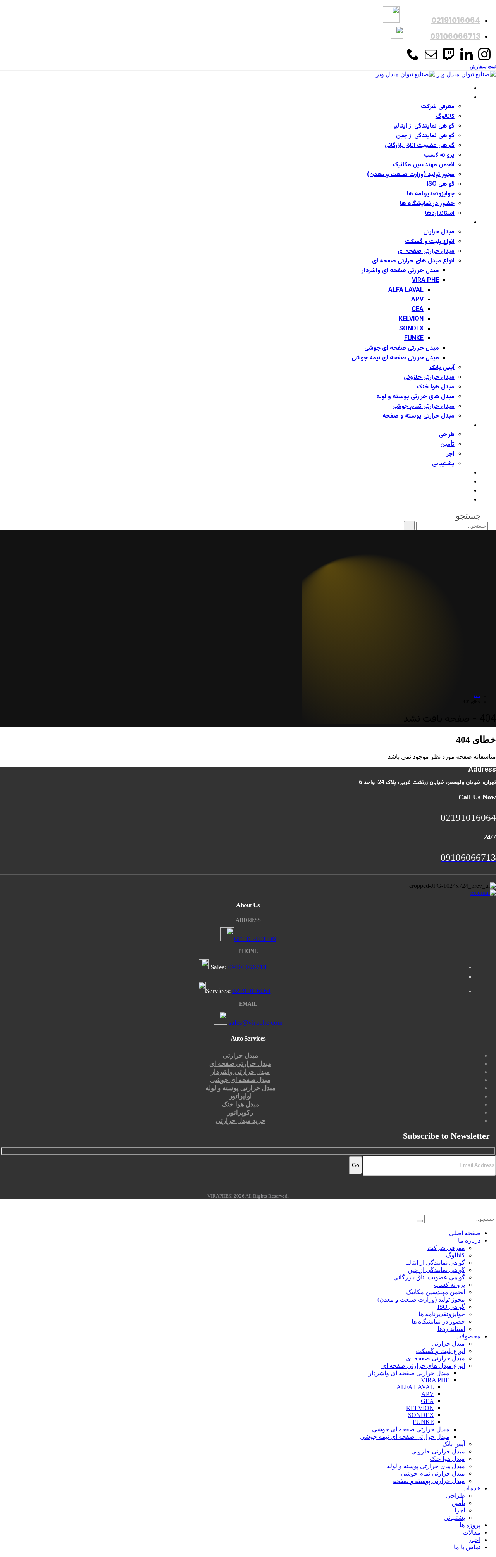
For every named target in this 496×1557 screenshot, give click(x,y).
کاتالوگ (445, 116)
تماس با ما (457, 499)
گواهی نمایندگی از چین (425, 136)
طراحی (447, 435)
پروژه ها (460, 473)
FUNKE (414, 339)
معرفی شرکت (438, 107)
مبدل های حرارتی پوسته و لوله (415, 397)
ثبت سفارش (483, 66)
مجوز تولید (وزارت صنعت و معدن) (411, 175)
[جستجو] (409, 525)
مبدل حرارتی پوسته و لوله (240, 1088)
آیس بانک (442, 368)
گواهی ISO (441, 184)
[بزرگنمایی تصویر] (248, 892)
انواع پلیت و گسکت (430, 242)
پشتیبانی (443, 464)
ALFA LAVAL (406, 290)
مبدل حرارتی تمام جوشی (423, 406)
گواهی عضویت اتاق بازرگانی (420, 145)
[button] (472, 516)
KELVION (411, 319)
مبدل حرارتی (439, 232)
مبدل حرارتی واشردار (240, 1071)
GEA (418, 309)
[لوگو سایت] (435, 74)
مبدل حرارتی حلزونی (429, 377)
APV (417, 300)
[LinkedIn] (466, 57)
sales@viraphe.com (255, 1022)
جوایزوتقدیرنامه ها (431, 194)
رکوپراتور (240, 1112)
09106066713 (247, 967)
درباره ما (460, 97)
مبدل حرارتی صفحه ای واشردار (400, 271)
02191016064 (251, 990)
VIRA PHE (425, 280)
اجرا (450, 454)
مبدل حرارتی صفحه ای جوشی (401, 348)
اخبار (465, 491)
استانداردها (440, 213)
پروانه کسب (439, 155)
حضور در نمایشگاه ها (427, 204)
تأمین (447, 444)
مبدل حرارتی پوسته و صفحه (418, 416)
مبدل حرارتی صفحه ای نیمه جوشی (395, 358)
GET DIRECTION (255, 939)
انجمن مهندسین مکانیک (424, 165)
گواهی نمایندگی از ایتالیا (424, 126)
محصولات (458, 222)
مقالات (462, 482)
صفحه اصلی (455, 88)
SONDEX (411, 329)
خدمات (461, 425)
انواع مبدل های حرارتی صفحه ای (413, 261)
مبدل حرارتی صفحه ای (426, 251)
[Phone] (413, 57)
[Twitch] (449, 57)
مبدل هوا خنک (436, 387)
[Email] (431, 57)
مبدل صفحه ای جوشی (240, 1080)
